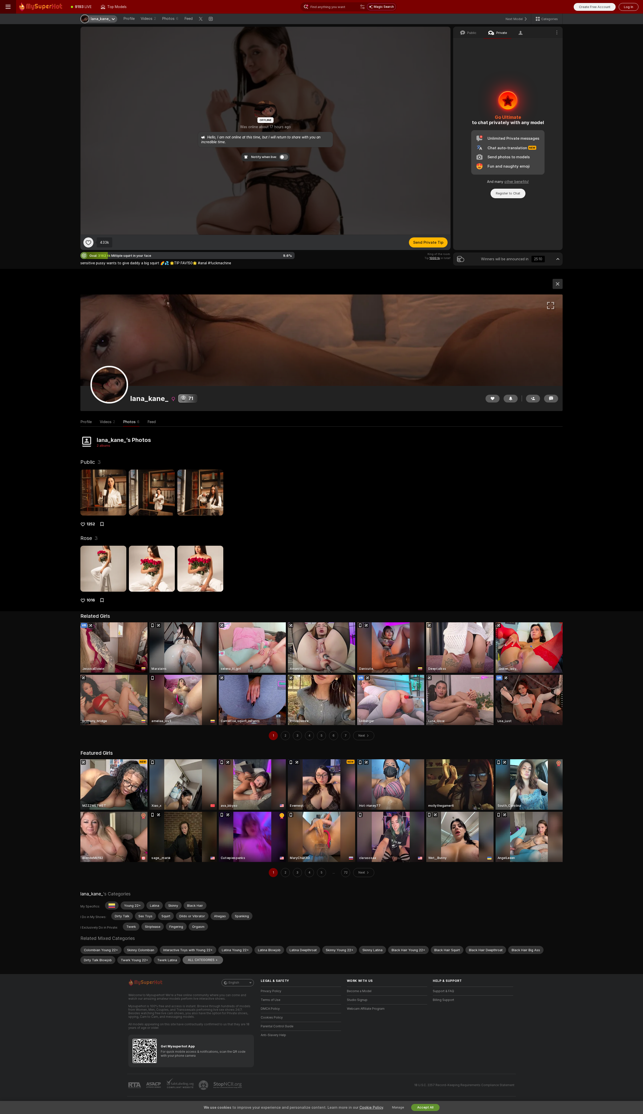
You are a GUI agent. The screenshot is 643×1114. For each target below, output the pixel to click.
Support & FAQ (443, 991)
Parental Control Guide (277, 1026)
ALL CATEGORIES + (203, 960)
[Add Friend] (533, 398)
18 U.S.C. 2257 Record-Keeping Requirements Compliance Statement (464, 1085)
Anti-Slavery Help (273, 1035)
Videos (148, 18)
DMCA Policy (270, 1008)
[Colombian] (112, 905)
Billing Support (443, 1000)
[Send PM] (551, 398)
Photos (170, 18)
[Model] (558, 284)
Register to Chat (508, 193)
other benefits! (516, 182)
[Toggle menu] (8, 7)
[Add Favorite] (88, 242)
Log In (628, 7)
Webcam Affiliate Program (366, 1008)
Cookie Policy (371, 1107)
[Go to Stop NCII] (228, 1085)
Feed (188, 18)
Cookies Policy (272, 1017)
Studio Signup (357, 1000)
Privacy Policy (271, 991)
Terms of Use (270, 1000)
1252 (91, 524)
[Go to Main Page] (41, 7)
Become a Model (359, 991)
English (234, 982)
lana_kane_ (91, 893)
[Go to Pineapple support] (204, 1085)
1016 (91, 600)
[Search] (362, 6)
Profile (129, 18)
